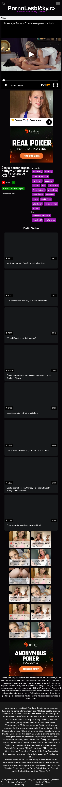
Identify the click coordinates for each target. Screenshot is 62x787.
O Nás (2, 783)
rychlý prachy (51, 725)
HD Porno (37, 181)
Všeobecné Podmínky (20, 783)
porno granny (16, 722)
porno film (20, 734)
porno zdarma (20, 711)
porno (46, 708)
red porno (16, 737)
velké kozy (31, 751)
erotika (49, 711)
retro (16, 748)
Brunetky (50, 194)
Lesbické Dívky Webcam (42, 783)
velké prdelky (31, 754)
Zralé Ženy (38, 194)
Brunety (48, 172)
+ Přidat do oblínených (13, 188)
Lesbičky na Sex (26, 768)
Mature (36, 185)
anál (31, 757)
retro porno (33, 731)
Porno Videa (18, 759)
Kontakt (10, 782)
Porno (48, 759)
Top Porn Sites (9, 765)
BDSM (54, 719)
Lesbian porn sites (25, 765)
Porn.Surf (7, 762)
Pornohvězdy (39, 190)
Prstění (36, 208)
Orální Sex (53, 185)
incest (22, 728)
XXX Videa (48, 742)
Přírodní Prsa (51, 204)
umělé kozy (50, 220)
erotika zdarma (28, 714)
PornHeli (40, 765)
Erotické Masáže (40, 176)
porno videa (16, 745)
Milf (43, 185)
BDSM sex (24, 725)
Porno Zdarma (10, 708)
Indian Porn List (52, 765)
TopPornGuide (20, 762)
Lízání (35, 199)
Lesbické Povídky (27, 708)
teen (34, 748)
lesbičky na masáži (41, 215)
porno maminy (41, 722)
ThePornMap (52, 762)
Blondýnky (37, 172)
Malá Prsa (46, 199)
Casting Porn (11, 768)
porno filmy (55, 734)
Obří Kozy (37, 204)
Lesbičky (49, 181)
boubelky (48, 728)
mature (30, 716)
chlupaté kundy (33, 719)
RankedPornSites (36, 762)
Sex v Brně (45, 771)
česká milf (37, 220)
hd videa (56, 731)
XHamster (45, 745)
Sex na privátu (31, 771)
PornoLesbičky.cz (32, 10)
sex (55, 748)
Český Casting (47, 739)
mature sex (52, 737)
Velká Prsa (52, 190)
